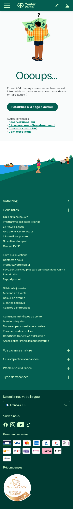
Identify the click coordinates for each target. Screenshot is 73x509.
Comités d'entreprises (16, 307)
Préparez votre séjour (16, 264)
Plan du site (10, 274)
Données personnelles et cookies (24, 326)
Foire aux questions (15, 255)
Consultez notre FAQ (23, 128)
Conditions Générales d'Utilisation (24, 336)
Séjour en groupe (14, 297)
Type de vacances (16, 377)
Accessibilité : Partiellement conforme (26, 340)
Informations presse (15, 236)
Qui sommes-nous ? (15, 216)
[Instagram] (12, 425)
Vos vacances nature (17, 350)
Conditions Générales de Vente (22, 316)
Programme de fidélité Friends (21, 221)
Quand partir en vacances (21, 359)
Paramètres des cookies (18, 331)
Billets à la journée (14, 288)
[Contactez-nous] (57, 5)
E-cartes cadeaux (14, 302)
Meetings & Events (15, 293)
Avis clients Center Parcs (18, 231)
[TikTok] (28, 425)
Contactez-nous (13, 259)
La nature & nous (13, 226)
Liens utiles (11, 210)
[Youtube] (20, 425)
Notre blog (10, 201)
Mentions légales (14, 321)
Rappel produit (12, 279)
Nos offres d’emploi (15, 241)
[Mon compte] (67, 5)
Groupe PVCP (11, 246)
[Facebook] (5, 425)
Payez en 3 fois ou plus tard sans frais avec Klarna (34, 269)
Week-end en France (17, 368)
